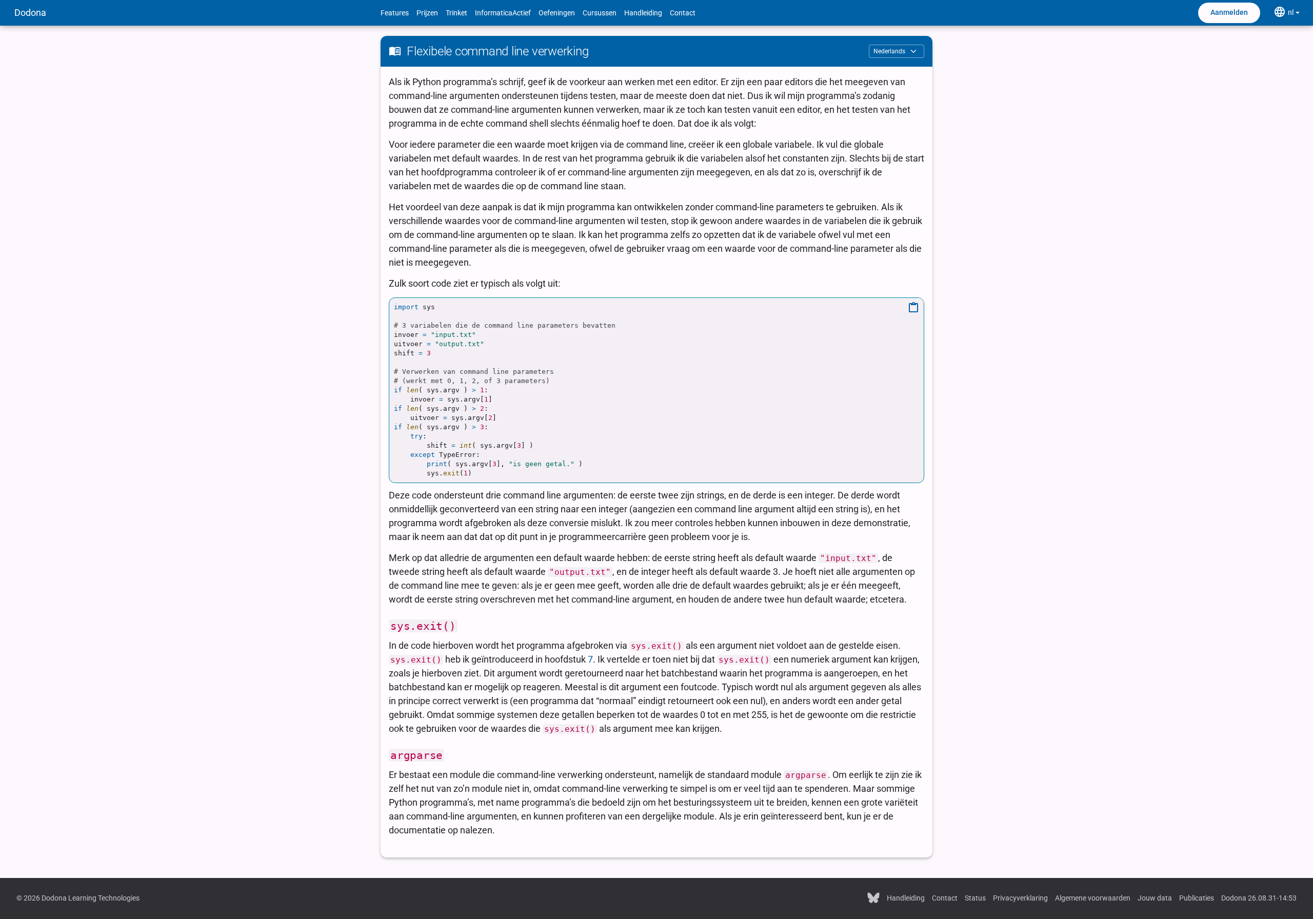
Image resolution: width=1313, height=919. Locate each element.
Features (395, 13)
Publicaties (1196, 898)
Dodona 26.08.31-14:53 (1259, 898)
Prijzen (427, 13)
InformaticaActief (503, 13)
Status (975, 898)
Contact (682, 13)
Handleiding (643, 13)
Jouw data (1155, 898)
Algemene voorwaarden (1092, 898)
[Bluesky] (873, 897)
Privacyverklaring (1020, 898)
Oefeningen (557, 13)
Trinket (456, 13)
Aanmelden (1229, 12)
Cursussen (599, 13)
